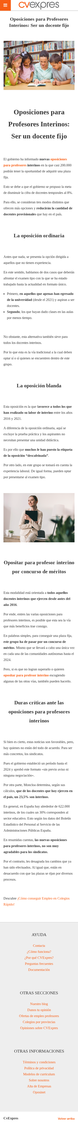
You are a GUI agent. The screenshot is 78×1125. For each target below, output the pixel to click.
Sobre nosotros (39, 1080)
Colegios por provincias (39, 1022)
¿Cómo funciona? (39, 951)
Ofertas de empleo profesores (39, 1016)
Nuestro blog (39, 1004)
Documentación (39, 970)
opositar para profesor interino (26, 675)
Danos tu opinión (39, 1010)
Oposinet (39, 1092)
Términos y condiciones (39, 1062)
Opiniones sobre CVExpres (39, 1028)
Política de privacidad (39, 1068)
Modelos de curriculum (39, 1074)
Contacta (39, 945)
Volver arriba (66, 1118)
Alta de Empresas (39, 1086)
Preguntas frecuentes (39, 964)
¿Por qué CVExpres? (39, 957)
